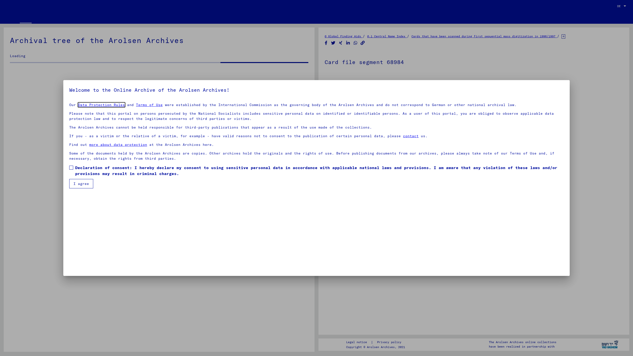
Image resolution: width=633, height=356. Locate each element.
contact (411, 136)
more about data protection (118, 144)
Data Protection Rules (101, 105)
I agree (81, 183)
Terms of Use (149, 105)
